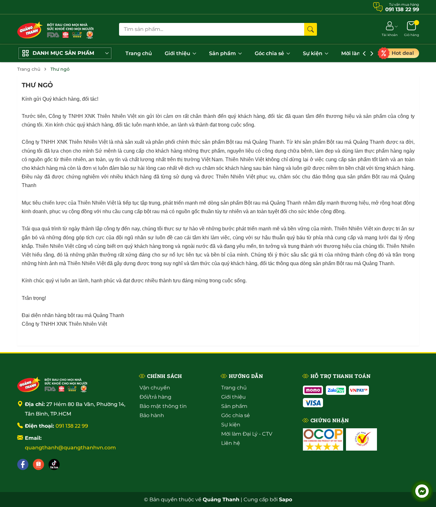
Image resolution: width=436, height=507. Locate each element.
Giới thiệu (178, 53)
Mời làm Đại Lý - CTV (246, 434)
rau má (243, 142)
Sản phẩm (223, 53)
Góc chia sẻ (270, 53)
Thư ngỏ (37, 85)
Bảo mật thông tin (163, 406)
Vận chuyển (154, 388)
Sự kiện (313, 53)
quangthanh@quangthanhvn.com (70, 448)
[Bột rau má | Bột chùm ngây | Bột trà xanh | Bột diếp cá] (55, 29)
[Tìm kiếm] (310, 29)
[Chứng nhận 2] (361, 439)
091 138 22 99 (72, 426)
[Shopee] (38, 464)
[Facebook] (22, 464)
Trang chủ (138, 53)
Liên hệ (230, 443)
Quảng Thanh (285, 203)
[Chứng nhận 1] (323, 439)
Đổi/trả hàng (155, 397)
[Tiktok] (54, 464)
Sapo (285, 499)
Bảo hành (151, 415)
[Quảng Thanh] (52, 384)
